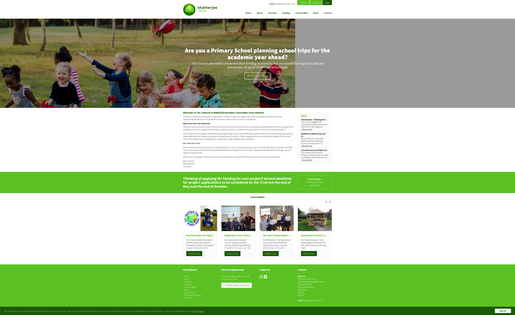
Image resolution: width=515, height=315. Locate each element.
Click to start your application (315, 182)
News (316, 13)
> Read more (306, 129)
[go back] (326, 202)
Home (248, 13)
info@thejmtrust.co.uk (285, 3)
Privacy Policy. (198, 311)
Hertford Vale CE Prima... (200, 235)
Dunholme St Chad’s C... (314, 235)
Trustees (303, 2)
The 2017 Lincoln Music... (276, 235)
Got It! (503, 310)
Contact (328, 13)
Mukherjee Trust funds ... (238, 235)
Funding (286, 13)
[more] (330, 202)
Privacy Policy (190, 292)
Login (327, 2)
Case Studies (301, 13)
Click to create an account (237, 285)
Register (316, 2)
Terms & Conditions (192, 295)
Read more (195, 253)
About (260, 13)
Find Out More (259, 76)
